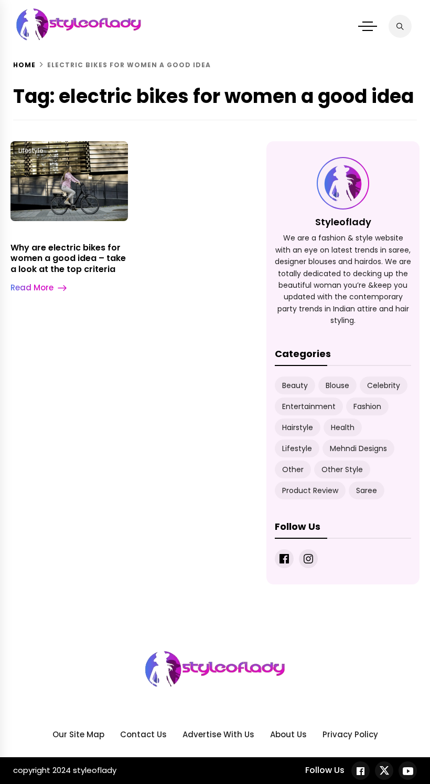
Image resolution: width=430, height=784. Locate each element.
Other (293, 469)
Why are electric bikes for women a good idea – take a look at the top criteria (68, 259)
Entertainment (309, 406)
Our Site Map (78, 734)
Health (342, 427)
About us (288, 734)
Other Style (342, 469)
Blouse (337, 385)
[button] (367, 26)
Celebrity (383, 385)
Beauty (295, 385)
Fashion (367, 406)
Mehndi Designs (358, 448)
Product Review (310, 490)
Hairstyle (297, 427)
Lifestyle (30, 150)
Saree (366, 490)
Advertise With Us (218, 734)
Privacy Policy (350, 734)
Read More (31, 287)
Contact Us (143, 734)
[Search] (400, 26)
